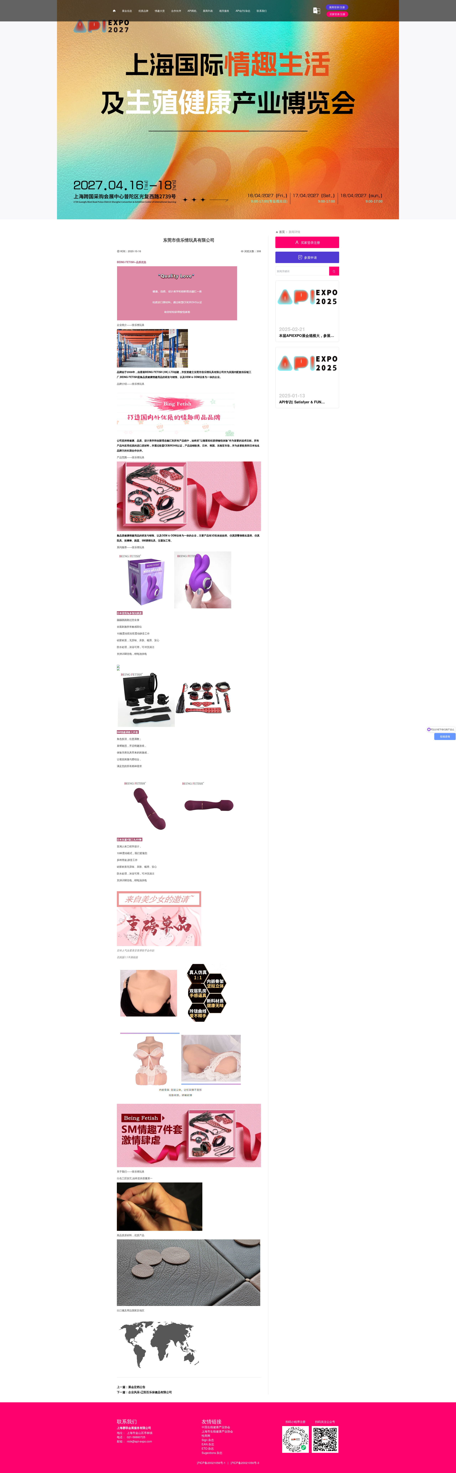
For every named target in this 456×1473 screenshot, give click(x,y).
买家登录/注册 (337, 14)
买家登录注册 (310, 242)
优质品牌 (143, 10)
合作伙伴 (176, 10)
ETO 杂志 (208, 1448)
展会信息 (127, 10)
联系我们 (262, 10)
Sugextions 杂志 (212, 1453)
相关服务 (224, 10)
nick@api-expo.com (139, 1441)
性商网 (206, 1436)
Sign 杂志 (208, 1440)
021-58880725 (136, 1437)
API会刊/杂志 (243, 10)
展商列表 (208, 10)
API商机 (192, 10)
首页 (282, 232)
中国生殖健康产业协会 (216, 1427)
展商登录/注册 (337, 7)
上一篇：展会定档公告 (131, 1387)
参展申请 (310, 257)
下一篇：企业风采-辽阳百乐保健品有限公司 (144, 1392)
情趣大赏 (160, 10)
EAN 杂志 (208, 1444)
